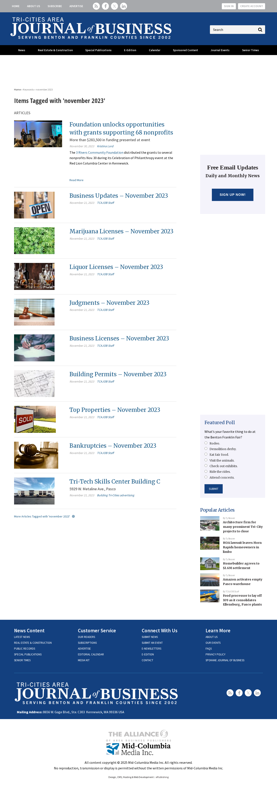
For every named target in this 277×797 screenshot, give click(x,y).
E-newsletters (151, 648)
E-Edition (130, 50)
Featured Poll (220, 422)
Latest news (22, 637)
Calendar (154, 50)
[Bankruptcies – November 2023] (36, 455)
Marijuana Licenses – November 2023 (121, 231)
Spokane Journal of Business (225, 660)
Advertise (76, 6)
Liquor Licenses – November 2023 (116, 266)
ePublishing (162, 777)
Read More (76, 180)
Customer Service (97, 630)
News (21, 50)
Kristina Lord (105, 146)
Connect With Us (159, 630)
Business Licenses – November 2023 (119, 338)
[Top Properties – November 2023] (35, 419)
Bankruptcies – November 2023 (112, 445)
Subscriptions (87, 643)
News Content (29, 630)
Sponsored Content (185, 50)
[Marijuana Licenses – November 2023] (34, 240)
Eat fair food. (219, 455)
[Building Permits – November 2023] (34, 383)
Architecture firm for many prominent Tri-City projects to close (243, 526)
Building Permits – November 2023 (118, 374)
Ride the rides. (219, 472)
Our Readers (86, 637)
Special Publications (98, 50)
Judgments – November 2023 (109, 302)
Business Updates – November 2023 (118, 195)
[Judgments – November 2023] (34, 312)
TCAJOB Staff (105, 203)
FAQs (209, 648)
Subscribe (55, 6)
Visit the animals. (221, 460)
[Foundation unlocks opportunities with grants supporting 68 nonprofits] (38, 133)
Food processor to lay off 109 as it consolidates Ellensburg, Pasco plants (242, 600)
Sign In (229, 6)
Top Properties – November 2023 (114, 409)
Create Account (251, 6)
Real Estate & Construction (55, 50)
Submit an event (152, 643)
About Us (33, 6)
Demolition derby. (222, 449)
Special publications (28, 654)
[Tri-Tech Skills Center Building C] (34, 490)
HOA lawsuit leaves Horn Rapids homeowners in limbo (242, 547)
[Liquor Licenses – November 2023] (34, 276)
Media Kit (84, 660)
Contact (147, 660)
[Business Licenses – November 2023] (34, 347)
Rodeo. (214, 443)
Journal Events (220, 50)
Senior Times (250, 50)
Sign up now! (233, 194)
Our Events (213, 643)
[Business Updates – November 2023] (34, 204)
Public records (24, 648)
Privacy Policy (215, 654)
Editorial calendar (91, 654)
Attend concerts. (221, 477)
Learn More (218, 630)
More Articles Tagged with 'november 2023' (42, 516)
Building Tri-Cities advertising (115, 495)
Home (15, 6)
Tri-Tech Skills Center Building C (114, 481)
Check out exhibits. (223, 466)
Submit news (150, 637)
